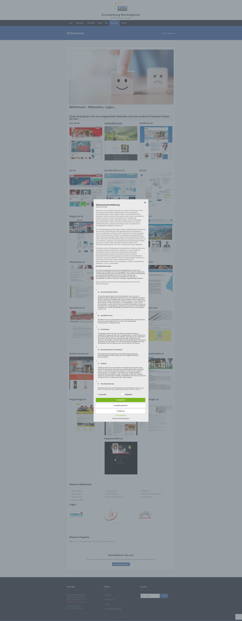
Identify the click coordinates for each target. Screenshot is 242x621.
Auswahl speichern (121, 405)
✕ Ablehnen (120, 411)
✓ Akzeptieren (121, 400)
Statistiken (128, 394)
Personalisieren (121, 415)
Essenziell (102, 394)
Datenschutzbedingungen (121, 418)
